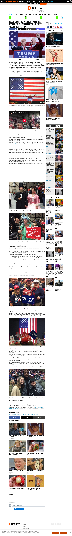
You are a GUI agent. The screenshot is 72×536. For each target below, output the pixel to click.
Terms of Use (34, 518)
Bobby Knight (16, 414)
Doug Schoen (21, 414)
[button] (2, 1)
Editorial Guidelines (26, 528)
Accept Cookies (63, 533)
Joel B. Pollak (12, 59)
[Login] (67, 1)
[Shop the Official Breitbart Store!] (58, 23)
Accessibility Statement (25, 524)
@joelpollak (11, 409)
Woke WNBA (50, 14)
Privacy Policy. (4, 534)
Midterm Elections (42, 14)
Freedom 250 (16, 14)
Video (48, 1)
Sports (13, 414)
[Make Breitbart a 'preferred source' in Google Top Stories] (39, 59)
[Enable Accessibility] (71, 1)
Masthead (24, 518)
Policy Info (24, 526)
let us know (41, 496)
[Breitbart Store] (51, 1)
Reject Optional (55, 533)
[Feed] (60, 524)
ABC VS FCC (55, 14)
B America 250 (21, 1)
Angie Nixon (35, 14)
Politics (10, 414)
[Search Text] (65, 1)
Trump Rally (35, 414)
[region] (36, 533)
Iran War (21, 14)
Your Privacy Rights (47, 533)
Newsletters (15, 1)
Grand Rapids (27, 414)
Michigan (31, 414)
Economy (39, 1)
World (43, 1)
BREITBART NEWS (15, 524)
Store (42, 518)
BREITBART (38, 8)
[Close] (70, 533)
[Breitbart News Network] (47, 23)
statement (16, 143)
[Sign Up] (43, 4)
